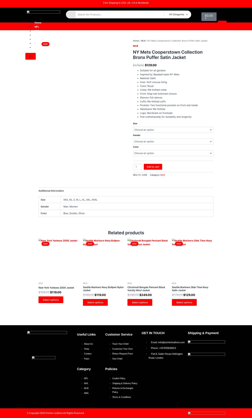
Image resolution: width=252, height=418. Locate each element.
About (38, 43)
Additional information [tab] (51, 190)
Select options (51, 299)
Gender (136, 135)
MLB (37, 35)
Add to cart (153, 166)
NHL (37, 31)
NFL (37, 26)
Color (136, 147)
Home (38, 22)
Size (135, 123)
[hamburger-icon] (222, 23)
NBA (37, 39)
